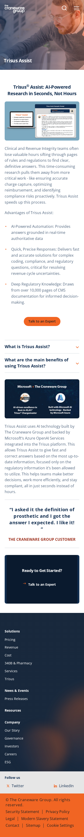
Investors (12, 746)
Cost (8, 655)
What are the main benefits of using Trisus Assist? (36, 363)
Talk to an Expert (42, 584)
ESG (8, 762)
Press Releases (16, 699)
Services (11, 671)
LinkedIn (66, 786)
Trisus (9, 679)
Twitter (18, 786)
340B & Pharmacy (18, 663)
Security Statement (22, 811)
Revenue (11, 647)
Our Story (12, 730)
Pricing (10, 640)
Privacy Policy (58, 811)
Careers (11, 754)
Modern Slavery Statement (44, 818)
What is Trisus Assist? (27, 346)
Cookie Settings (60, 825)
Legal (10, 818)
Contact (12, 825)
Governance (14, 738)
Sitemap (33, 825)
